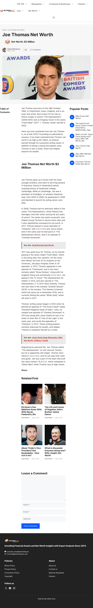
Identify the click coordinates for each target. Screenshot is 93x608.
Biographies (37, 4)
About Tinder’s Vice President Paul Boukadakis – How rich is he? (31, 452)
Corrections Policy (12, 573)
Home (4, 30)
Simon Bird (41, 229)
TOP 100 (20, 4)
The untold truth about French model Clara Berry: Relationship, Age (84, 126)
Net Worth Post (49, 599)
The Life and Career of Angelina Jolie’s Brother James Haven (54, 411)
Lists (19, 11)
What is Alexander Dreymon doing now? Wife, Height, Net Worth (55, 452)
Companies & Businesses (59, 4)
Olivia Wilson (25, 417)
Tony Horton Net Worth (82, 147)
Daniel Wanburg (13, 49)
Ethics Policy (10, 566)
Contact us (53, 569)
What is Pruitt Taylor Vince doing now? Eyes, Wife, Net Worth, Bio (84, 137)
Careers (52, 576)
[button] (54, 17)
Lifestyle (81, 4)
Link (32, 50)
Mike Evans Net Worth (82, 117)
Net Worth (32, 11)
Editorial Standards (56, 573)
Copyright (8, 576)
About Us (52, 566)
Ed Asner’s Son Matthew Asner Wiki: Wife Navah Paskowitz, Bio (31, 411)
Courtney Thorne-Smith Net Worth (83, 163)
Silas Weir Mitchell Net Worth (83, 155)
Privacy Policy (10, 569)
